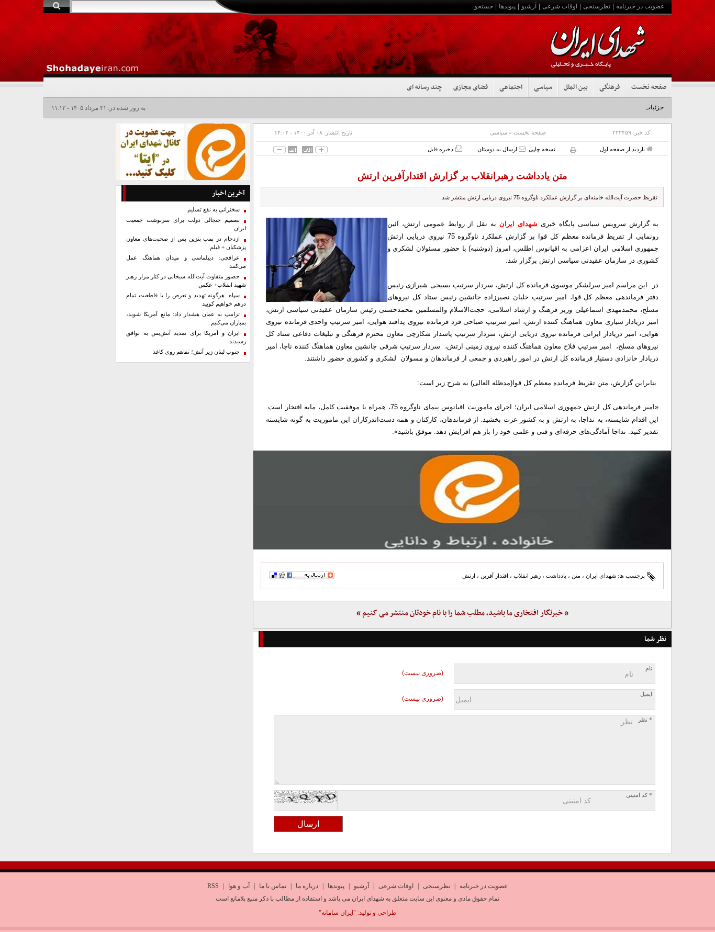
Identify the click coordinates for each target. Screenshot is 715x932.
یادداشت (556, 575)
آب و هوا (239, 886)
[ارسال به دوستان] (522, 148)
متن (576, 575)
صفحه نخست (648, 87)
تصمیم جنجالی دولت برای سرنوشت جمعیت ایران (186, 224)
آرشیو (529, 6)
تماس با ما (272, 886)
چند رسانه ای (424, 87)
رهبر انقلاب (527, 575)
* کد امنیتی (639, 795)
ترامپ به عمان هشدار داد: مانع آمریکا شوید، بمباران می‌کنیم (186, 318)
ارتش (468, 575)
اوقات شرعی (559, 6)
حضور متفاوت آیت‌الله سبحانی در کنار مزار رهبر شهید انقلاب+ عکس (186, 281)
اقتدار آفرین (494, 575)
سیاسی (543, 87)
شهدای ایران (601, 575)
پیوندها (507, 6)
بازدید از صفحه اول (623, 149)
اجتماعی (510, 87)
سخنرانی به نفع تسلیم (213, 209)
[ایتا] (462, 500)
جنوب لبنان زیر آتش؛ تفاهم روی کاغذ (196, 352)
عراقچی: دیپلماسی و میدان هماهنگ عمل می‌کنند (186, 262)
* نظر (645, 720)
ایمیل (646, 694)
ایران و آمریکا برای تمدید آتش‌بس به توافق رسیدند (186, 337)
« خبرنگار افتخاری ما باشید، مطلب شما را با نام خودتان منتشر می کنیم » (462, 613)
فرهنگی (609, 87)
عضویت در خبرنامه (640, 6)
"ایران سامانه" (337, 912)
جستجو (483, 6)
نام (648, 668)
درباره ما (307, 886)
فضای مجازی (470, 87)
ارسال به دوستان (498, 149)
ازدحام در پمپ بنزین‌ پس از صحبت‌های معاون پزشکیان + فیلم (186, 243)
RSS (213, 886)
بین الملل (576, 87)
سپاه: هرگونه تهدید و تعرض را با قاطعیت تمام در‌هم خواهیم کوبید (186, 300)
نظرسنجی (596, 6)
